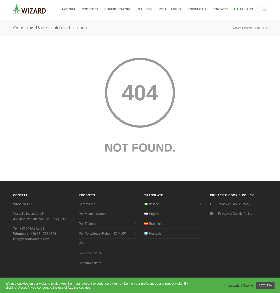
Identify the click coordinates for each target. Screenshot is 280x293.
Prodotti (90, 9)
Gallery (145, 9)
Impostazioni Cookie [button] (238, 285)
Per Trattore (87, 223)
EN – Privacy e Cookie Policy (231, 213)
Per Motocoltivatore (93, 214)
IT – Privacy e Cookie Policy (230, 204)
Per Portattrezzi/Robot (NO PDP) (102, 233)
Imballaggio (170, 9)
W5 (81, 243)
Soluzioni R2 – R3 (91, 253)
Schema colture (90, 263)
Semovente (87, 204)
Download (196, 9)
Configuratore (117, 9)
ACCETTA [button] (265, 285)
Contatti (220, 9)
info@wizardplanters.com (31, 239)
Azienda (68, 9)
